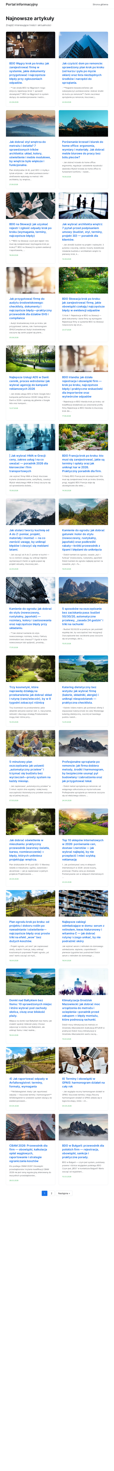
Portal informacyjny (22, 4)
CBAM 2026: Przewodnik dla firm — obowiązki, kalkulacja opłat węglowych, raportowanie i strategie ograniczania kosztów (28, 1153)
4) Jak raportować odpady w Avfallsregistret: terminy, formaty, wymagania (28, 1082)
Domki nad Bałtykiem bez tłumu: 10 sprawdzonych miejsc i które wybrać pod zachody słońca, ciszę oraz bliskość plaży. (30, 1008)
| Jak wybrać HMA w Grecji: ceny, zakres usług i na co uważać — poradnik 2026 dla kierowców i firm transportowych (28, 463)
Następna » (64, 1193)
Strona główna (100, 4)
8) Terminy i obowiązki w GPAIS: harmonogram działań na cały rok (83, 1082)
